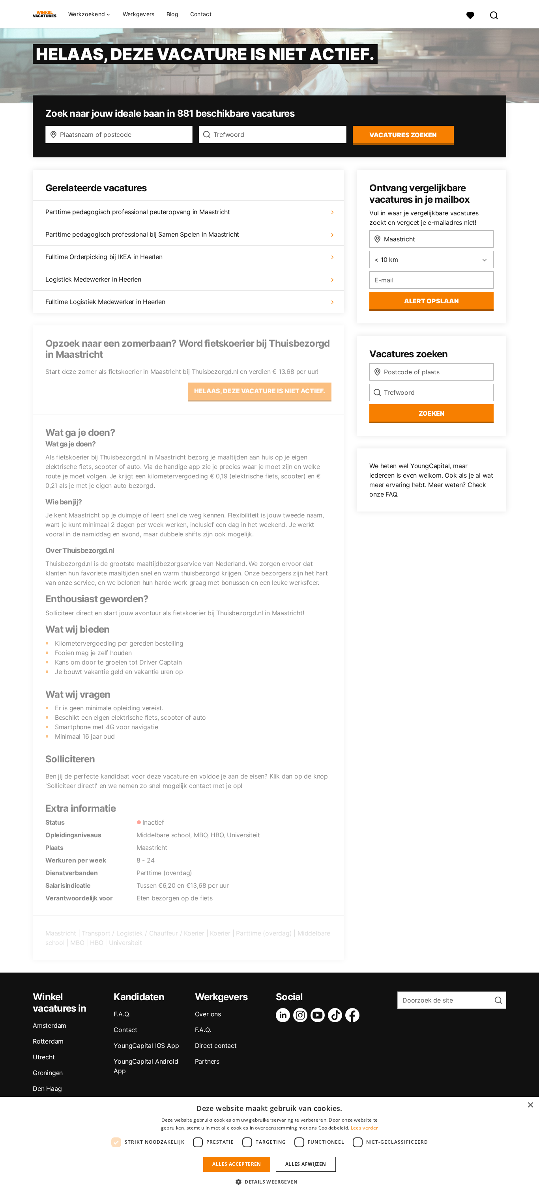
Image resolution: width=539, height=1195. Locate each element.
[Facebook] (354, 1015)
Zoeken (432, 413)
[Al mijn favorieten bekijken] (470, 14)
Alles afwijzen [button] (305, 1164)
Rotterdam (48, 1041)
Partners (207, 1061)
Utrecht (44, 1057)
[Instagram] (302, 1015)
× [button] (530, 1105)
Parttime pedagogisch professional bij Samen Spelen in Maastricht (142, 234)
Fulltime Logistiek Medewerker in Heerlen (105, 302)
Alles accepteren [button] (236, 1164)
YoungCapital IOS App (146, 1045)
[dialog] (269, 1146)
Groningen (48, 1073)
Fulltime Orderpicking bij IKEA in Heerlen (104, 257)
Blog (172, 14)
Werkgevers (139, 14)
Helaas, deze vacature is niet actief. (259, 391)
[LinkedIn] (284, 1015)
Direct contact (216, 1045)
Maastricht (60, 933)
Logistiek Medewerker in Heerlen (93, 279)
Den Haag (47, 1088)
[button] (269, 1182)
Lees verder (364, 1127)
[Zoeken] (494, 14)
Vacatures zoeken (403, 135)
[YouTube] (319, 1015)
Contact (200, 14)
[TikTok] (336, 1015)
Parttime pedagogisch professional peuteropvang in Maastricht (137, 212)
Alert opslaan (431, 301)
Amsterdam (49, 1025)
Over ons (208, 1014)
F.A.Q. (122, 1014)
